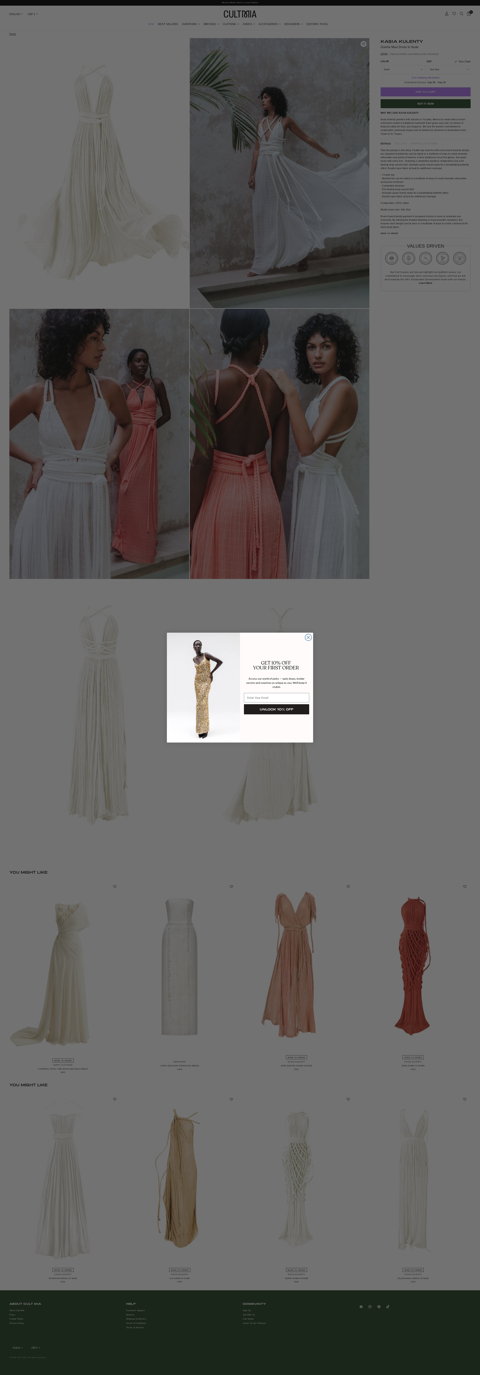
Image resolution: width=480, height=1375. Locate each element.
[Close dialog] (308, 637)
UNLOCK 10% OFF (276, 709)
